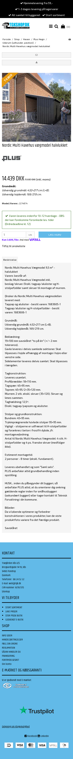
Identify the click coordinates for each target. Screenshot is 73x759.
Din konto (6, 664)
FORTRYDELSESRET (10, 660)
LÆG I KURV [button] (54, 234)
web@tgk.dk (15, 583)
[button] (36, 55)
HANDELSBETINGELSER (12, 640)
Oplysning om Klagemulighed (16, 727)
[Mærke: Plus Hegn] (11, 158)
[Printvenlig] (69, 39)
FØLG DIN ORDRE (10, 644)
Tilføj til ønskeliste (13, 246)
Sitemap (6, 591)
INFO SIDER (7, 635)
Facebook (32, 736)
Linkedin (44, 736)
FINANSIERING (8, 656)
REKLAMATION (8, 648)
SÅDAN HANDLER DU (11, 652)
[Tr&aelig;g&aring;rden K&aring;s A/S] (16, 25)
